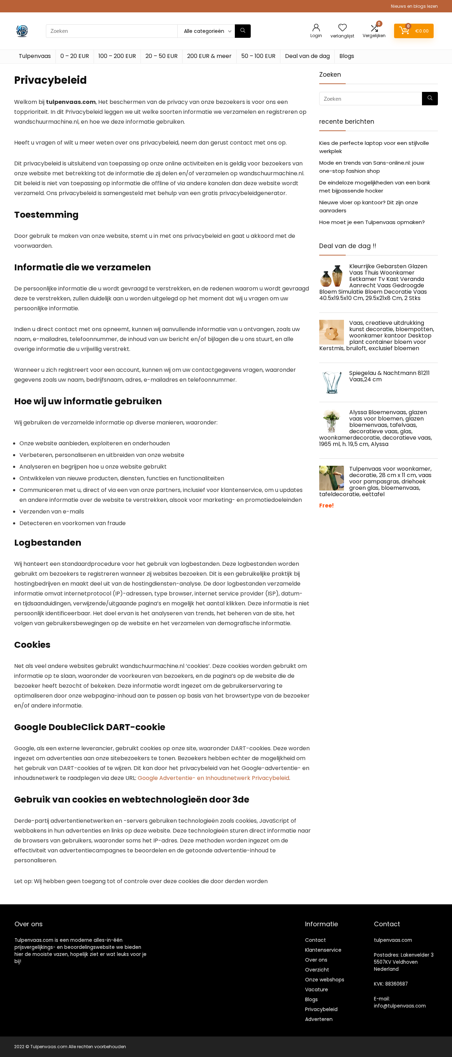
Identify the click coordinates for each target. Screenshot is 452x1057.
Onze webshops (324, 979)
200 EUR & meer (209, 56)
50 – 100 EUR (258, 56)
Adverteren (319, 1019)
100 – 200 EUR (117, 56)
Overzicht (317, 969)
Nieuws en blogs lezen (414, 6)
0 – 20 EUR (74, 56)
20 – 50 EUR (161, 56)
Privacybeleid (321, 1009)
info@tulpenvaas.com (400, 1006)
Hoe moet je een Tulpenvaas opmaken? (372, 222)
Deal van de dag (307, 56)
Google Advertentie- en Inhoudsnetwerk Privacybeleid (213, 778)
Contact (315, 940)
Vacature (316, 989)
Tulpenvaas (35, 56)
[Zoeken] (243, 31)
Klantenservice (323, 949)
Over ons (316, 959)
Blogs (346, 56)
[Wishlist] (342, 28)
